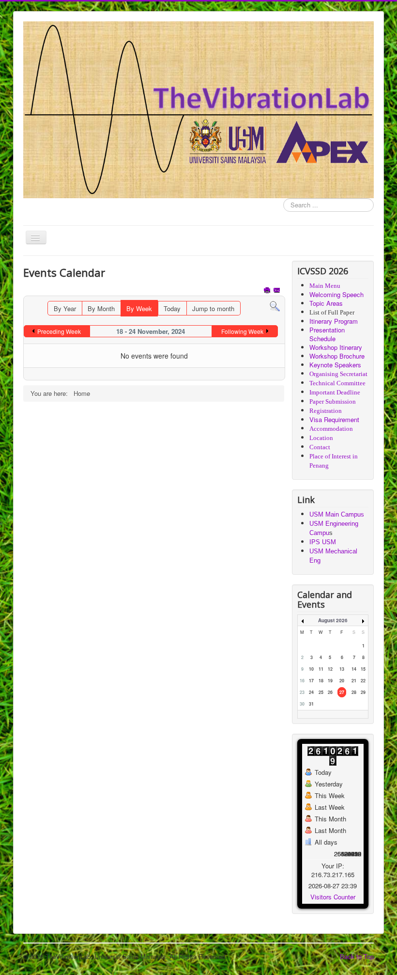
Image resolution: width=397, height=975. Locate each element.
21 (353, 680)
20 (341, 680)
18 (321, 680)
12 (330, 669)
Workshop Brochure (337, 356)
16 (302, 680)
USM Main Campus (336, 514)
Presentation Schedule (327, 334)
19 (330, 680)
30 (302, 704)
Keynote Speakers (335, 364)
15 (363, 669)
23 (302, 692)
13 (341, 669)
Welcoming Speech (336, 294)
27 (341, 692)
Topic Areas (326, 303)
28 (353, 692)
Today (172, 308)
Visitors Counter (332, 896)
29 (363, 692)
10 (311, 669)
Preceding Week (59, 331)
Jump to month (213, 308)
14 (353, 669)
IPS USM (322, 542)
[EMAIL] (278, 291)
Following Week (242, 331)
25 (321, 692)
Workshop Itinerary (335, 347)
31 (311, 704)
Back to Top (357, 956)
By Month (101, 308)
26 (330, 692)
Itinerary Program (333, 321)
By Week (139, 308)
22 (363, 680)
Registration (325, 410)
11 (321, 669)
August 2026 (333, 620)
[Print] (268, 291)
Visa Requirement (334, 419)
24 (311, 692)
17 (311, 680)
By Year (65, 308)
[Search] (275, 305)
